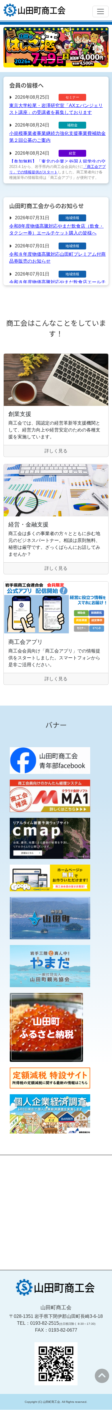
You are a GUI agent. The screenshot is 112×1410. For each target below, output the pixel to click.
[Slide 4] (71, 59)
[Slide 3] (61, 59)
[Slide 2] (51, 59)
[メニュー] (100, 11)
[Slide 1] (40, 59)
